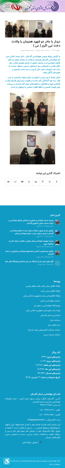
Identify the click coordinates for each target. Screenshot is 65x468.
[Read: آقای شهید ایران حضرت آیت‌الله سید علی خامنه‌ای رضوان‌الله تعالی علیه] (57, 263)
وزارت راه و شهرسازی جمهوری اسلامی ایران (43, 310)
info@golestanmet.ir (36, 419)
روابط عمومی (24, 50)
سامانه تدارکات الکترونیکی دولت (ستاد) (44, 330)
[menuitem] (15, 6)
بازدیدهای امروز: (53, 357)
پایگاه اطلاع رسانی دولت (50, 291)
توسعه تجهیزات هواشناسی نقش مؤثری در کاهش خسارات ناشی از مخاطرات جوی (31, 242)
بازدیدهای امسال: (52, 373)
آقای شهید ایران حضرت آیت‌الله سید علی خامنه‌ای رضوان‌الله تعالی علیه (29, 261)
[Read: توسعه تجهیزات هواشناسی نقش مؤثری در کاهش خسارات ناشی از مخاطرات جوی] (57, 242)
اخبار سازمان (40, 50)
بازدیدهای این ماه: (52, 369)
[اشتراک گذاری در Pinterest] (42, 182)
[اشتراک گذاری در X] (49, 182)
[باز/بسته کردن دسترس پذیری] (7, 461)
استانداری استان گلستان (50, 315)
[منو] (8, 6)
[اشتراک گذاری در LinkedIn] (35, 182)
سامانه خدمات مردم (52, 334)
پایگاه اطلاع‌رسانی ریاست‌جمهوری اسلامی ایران (41, 295)
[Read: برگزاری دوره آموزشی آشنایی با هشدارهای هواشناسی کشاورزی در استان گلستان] (57, 253)
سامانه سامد (55, 320)
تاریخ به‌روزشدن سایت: (50, 377)
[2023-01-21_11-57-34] (29, 29)
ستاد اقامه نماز (54, 325)
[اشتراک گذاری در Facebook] (56, 182)
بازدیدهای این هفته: (51, 365)
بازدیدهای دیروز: (53, 361)
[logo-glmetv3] (38, 6)
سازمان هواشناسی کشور (50, 300)
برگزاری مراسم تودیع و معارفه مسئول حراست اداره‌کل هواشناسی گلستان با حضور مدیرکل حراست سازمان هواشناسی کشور (31, 232)
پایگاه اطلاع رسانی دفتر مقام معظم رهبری (43, 286)
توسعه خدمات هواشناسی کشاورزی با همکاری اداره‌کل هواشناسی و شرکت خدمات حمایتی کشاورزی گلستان (30, 222)
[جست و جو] (15, 6)
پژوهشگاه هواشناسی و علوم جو (47, 305)
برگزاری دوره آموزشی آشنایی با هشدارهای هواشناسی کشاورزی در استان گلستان (29, 253)
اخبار (46, 50)
